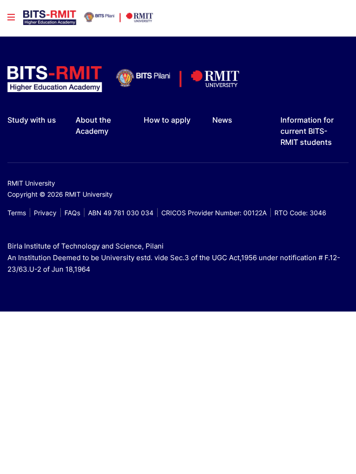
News (222, 120)
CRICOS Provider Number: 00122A (214, 213)
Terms (16, 213)
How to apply (167, 120)
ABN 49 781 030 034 (120, 213)
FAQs (72, 213)
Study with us (31, 120)
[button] (11, 17)
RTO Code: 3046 (300, 213)
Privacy (45, 213)
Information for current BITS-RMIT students (307, 131)
